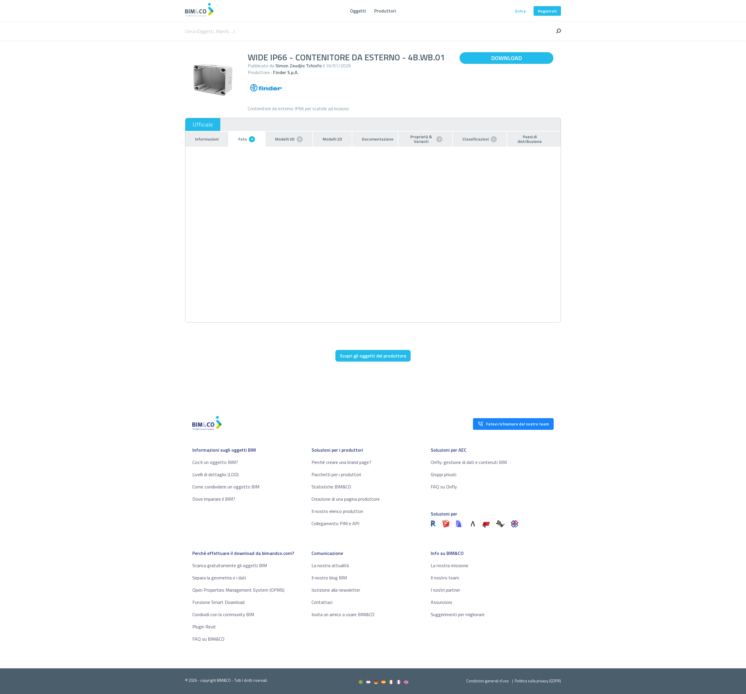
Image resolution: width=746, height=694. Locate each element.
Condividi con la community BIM (223, 614)
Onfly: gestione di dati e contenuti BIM (469, 462)
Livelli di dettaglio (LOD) (215, 474)
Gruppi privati (443, 474)
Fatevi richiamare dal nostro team (517, 424)
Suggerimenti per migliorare (458, 614)
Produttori (385, 10)
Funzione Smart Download (218, 602)
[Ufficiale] (202, 124)
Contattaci (322, 602)
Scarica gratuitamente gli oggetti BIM (229, 565)
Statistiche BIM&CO (331, 486)
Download (506, 57)
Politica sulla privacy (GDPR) (538, 681)
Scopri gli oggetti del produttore (373, 355)
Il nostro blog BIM (329, 577)
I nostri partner (445, 589)
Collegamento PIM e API (335, 523)
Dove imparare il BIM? (213, 498)
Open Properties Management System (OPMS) (238, 589)
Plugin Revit (204, 626)
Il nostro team (445, 577)
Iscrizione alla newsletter (336, 589)
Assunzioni (441, 602)
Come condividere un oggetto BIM (225, 486)
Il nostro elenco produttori (337, 511)
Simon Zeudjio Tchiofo (298, 65)
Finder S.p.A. (286, 72)
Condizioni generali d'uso (487, 681)
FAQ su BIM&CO (208, 638)
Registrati (547, 11)
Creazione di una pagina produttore (346, 498)
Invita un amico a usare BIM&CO (343, 614)
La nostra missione (449, 565)
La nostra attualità (330, 565)
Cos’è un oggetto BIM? (215, 462)
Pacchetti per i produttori (336, 474)
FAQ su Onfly (444, 486)
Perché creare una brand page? (341, 462)
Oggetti (358, 10)
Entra (520, 11)
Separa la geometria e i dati (219, 577)
